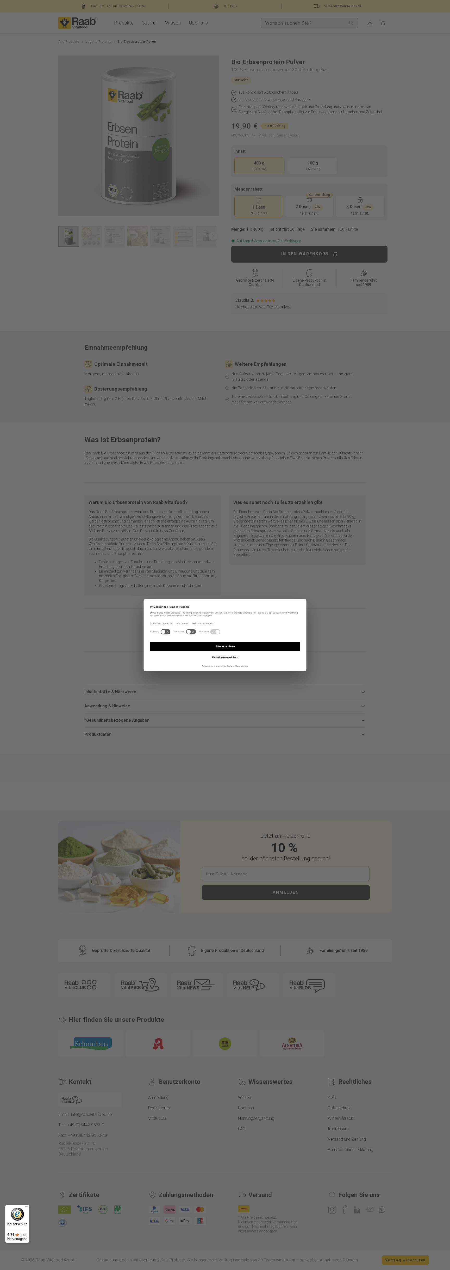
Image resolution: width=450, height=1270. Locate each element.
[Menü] (26, 1208)
